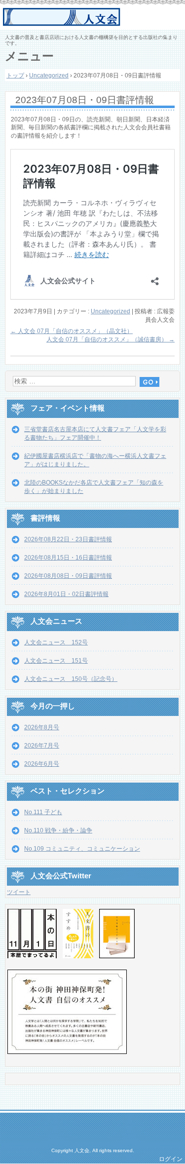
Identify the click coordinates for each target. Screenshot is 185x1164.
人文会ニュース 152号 (56, 642)
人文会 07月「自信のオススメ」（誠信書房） (110, 339)
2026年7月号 (41, 745)
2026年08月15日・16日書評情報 (68, 557)
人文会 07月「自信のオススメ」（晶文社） (71, 331)
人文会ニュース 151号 (56, 660)
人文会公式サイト (93, 17)
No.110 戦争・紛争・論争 (58, 830)
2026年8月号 (41, 727)
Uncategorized (110, 311)
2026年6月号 (41, 763)
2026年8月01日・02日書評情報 (66, 594)
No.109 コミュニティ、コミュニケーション (82, 848)
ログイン (171, 1159)
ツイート (19, 892)
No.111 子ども (43, 812)
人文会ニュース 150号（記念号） (70, 679)
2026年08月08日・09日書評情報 (68, 575)
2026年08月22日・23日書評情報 (68, 539)
